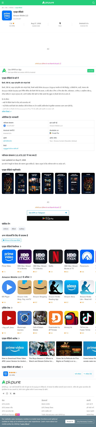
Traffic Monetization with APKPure (53, 414)
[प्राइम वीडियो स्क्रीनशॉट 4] (61, 183)
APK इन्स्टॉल (6, 404)
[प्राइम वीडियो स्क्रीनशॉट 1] (21, 183)
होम (3, 8)
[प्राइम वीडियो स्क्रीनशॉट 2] (34, 183)
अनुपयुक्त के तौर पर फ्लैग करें (10, 148)
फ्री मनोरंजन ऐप (7, 141)
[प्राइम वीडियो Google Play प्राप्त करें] (54, 133)
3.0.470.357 (10, 126)
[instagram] (7, 393)
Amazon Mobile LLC (20, 15)
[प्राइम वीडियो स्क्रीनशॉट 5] (74, 183)
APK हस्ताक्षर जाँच (7, 407)
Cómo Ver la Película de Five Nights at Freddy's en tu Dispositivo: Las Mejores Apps (68, 360)
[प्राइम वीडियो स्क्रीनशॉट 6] (88, 183)
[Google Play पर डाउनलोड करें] (48, 218)
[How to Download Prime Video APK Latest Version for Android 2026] (15, 348)
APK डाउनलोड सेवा (7, 411)
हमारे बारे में (90, 404)
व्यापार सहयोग (90, 411)
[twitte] (10, 393)
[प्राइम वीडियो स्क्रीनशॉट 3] (48, 183)
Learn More (24, 424)
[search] (93, 2)
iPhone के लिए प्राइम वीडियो (12, 240)
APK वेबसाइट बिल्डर (47, 407)
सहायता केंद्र (90, 414)
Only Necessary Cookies (85, 421)
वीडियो (14, 229)
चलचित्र (21, 229)
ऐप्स (6, 8)
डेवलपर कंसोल (46, 404)
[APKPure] (48, 2)
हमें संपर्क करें (90, 407)
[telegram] (3, 393)
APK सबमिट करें (46, 411)
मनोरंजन (11, 8)
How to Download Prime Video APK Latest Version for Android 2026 (14, 360)
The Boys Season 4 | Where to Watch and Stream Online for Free (41, 360)
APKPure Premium (8, 414)
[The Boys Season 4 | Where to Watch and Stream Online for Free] (42, 348)
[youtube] (14, 393)
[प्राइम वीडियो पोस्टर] (8, 183)
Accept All (70, 421)
